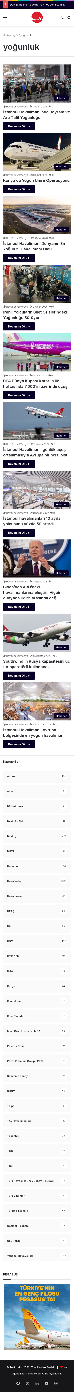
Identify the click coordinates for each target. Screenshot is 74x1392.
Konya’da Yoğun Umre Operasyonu (36, 180)
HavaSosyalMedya (17, 106)
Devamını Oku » (19, 126)
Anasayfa (12, 35)
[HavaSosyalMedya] (37, 17)
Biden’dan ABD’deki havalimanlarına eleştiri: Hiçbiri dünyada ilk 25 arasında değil (32, 592)
